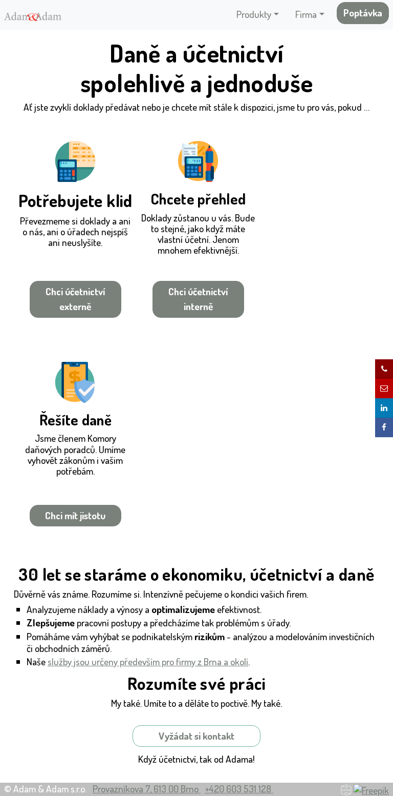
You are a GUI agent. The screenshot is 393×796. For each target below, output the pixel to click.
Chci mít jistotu (75, 515)
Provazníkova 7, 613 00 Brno (147, 788)
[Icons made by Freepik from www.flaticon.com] (371, 788)
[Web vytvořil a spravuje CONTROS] (346, 788)
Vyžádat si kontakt (196, 735)
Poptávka (362, 12)
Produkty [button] (253, 14)
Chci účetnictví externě (75, 299)
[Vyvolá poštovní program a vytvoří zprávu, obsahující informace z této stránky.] (384, 388)
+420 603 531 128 (239, 788)
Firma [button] (306, 14)
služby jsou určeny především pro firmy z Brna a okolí (148, 661)
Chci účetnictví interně (198, 299)
